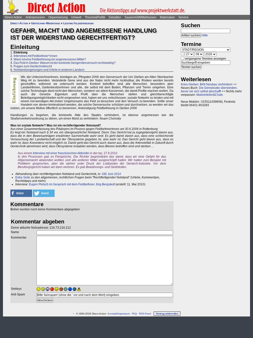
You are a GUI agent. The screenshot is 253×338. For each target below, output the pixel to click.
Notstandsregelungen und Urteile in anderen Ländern (49, 70)
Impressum (123, 313)
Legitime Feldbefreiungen (78, 23)
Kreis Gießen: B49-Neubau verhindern (206, 84)
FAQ (134, 313)
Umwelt (76, 17)
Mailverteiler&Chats (209, 95)
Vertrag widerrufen (167, 313)
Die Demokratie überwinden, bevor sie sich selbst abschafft (209, 89)
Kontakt (112, 313)
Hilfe (205, 35)
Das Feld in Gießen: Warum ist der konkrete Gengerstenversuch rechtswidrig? (65, 63)
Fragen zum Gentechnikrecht (33, 66)
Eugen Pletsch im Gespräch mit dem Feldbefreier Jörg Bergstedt (71, 184)
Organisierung (58, 17)
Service (183, 17)
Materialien (167, 17)
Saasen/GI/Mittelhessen (140, 17)
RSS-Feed (145, 313)
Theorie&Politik (95, 17)
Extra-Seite (22, 177)
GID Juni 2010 (111, 174)
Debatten (115, 17)
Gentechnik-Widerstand (45, 23)
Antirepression (35, 17)
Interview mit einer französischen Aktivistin (61, 153)
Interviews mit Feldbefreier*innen (35, 56)
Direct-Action (13, 17)
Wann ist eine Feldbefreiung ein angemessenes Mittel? (50, 59)
